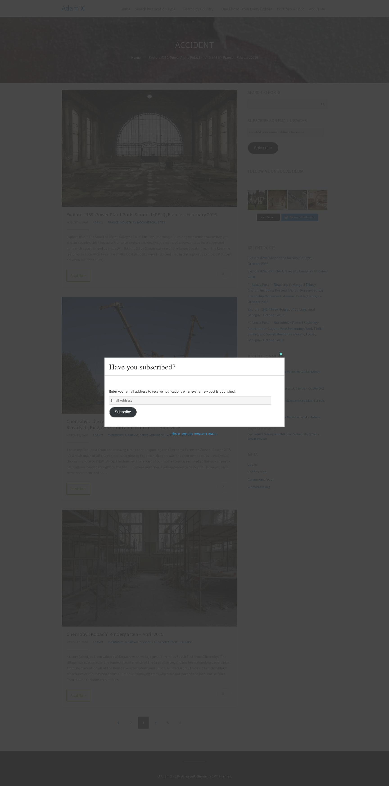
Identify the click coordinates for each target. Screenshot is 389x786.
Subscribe (123, 412)
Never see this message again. (194, 433)
